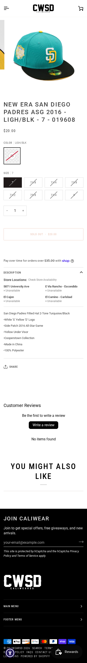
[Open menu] (10, 8)
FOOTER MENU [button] (13, 619)
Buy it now (43, 249)
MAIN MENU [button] (11, 606)
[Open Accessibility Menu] (10, 653)
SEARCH (37, 648)
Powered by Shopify (35, 656)
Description (12, 272)
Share (13, 366)
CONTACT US (43, 652)
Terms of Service (27, 555)
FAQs (30, 652)
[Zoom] (15, 86)
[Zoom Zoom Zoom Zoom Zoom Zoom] (43, 57)
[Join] (79, 542)
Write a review (43, 425)
